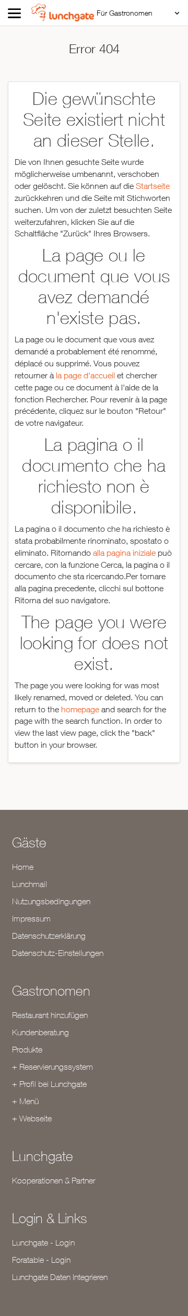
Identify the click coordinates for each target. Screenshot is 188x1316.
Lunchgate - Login (43, 1242)
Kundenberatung (40, 1032)
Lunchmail (29, 884)
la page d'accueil (85, 375)
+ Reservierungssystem (52, 1066)
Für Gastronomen (124, 12)
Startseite (153, 185)
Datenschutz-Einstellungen (57, 953)
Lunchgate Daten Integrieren (60, 1277)
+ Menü (25, 1101)
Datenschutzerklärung (49, 935)
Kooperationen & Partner (53, 1180)
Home (22, 866)
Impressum (31, 918)
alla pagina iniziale (124, 552)
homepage (80, 709)
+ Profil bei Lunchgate (49, 1083)
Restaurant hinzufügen (50, 1015)
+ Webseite (32, 1118)
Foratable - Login (41, 1259)
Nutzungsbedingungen (51, 901)
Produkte (27, 1049)
